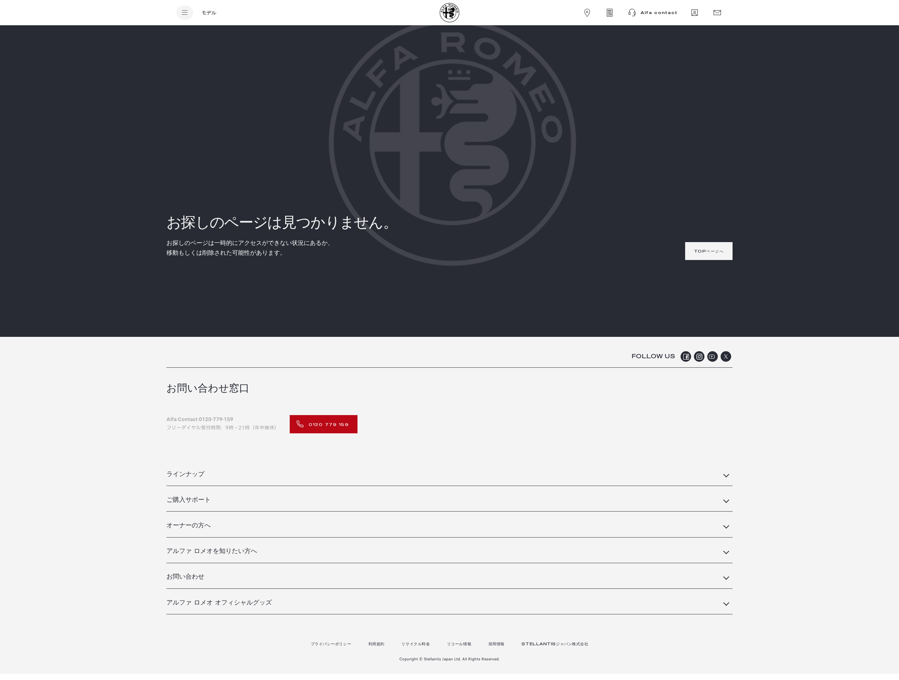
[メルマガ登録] (717, 12)
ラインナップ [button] (185, 474)
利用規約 (376, 644)
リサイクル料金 (415, 644)
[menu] (185, 12)
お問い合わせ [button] (185, 577)
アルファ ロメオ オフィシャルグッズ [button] (219, 603)
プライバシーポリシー (331, 644)
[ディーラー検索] (587, 12)
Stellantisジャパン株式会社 (554, 644)
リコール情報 (459, 644)
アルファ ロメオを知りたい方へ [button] (211, 551)
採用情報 (496, 644)
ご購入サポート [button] (188, 500)
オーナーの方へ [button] (188, 525)
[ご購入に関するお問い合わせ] (694, 12)
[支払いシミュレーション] (609, 12)
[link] (709, 251)
